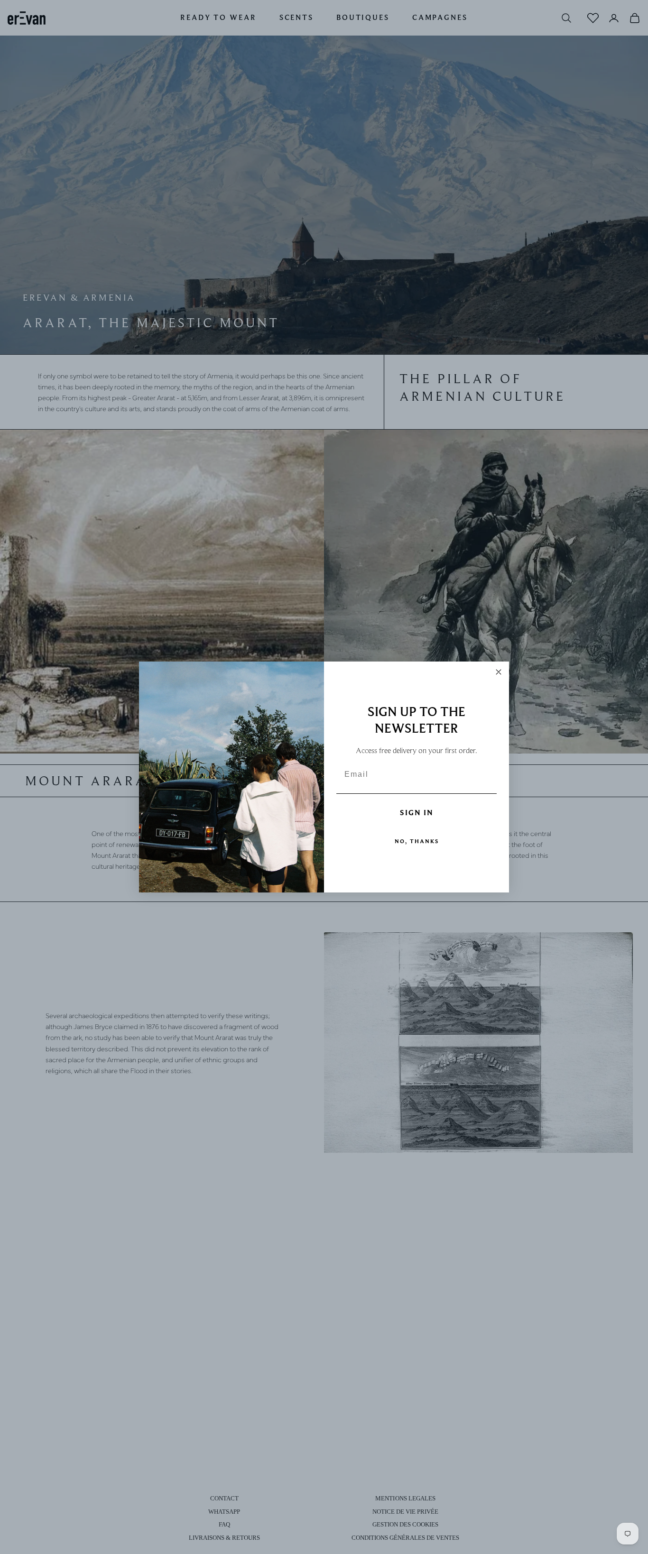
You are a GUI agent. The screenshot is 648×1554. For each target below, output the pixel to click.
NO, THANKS (417, 841)
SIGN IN (417, 813)
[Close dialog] (498, 672)
